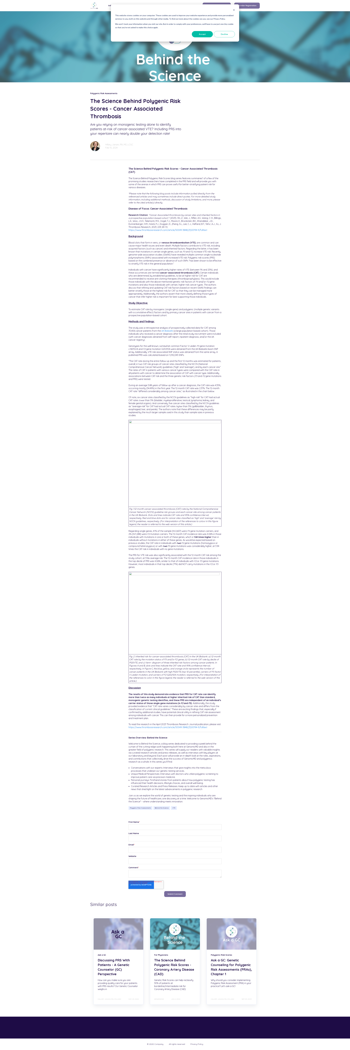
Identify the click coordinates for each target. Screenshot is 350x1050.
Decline (224, 34)
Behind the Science (162, 808)
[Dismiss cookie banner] (234, 10)
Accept (202, 34)
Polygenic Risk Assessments (140, 808)
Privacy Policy (196, 1044)
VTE (173, 808)
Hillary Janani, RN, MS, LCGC (119, 144)
